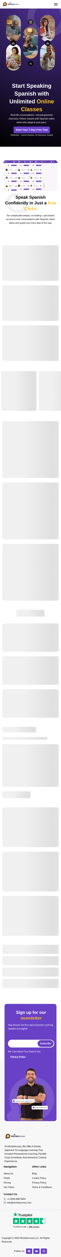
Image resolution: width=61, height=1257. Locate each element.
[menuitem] (18, 1173)
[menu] (18, 1180)
